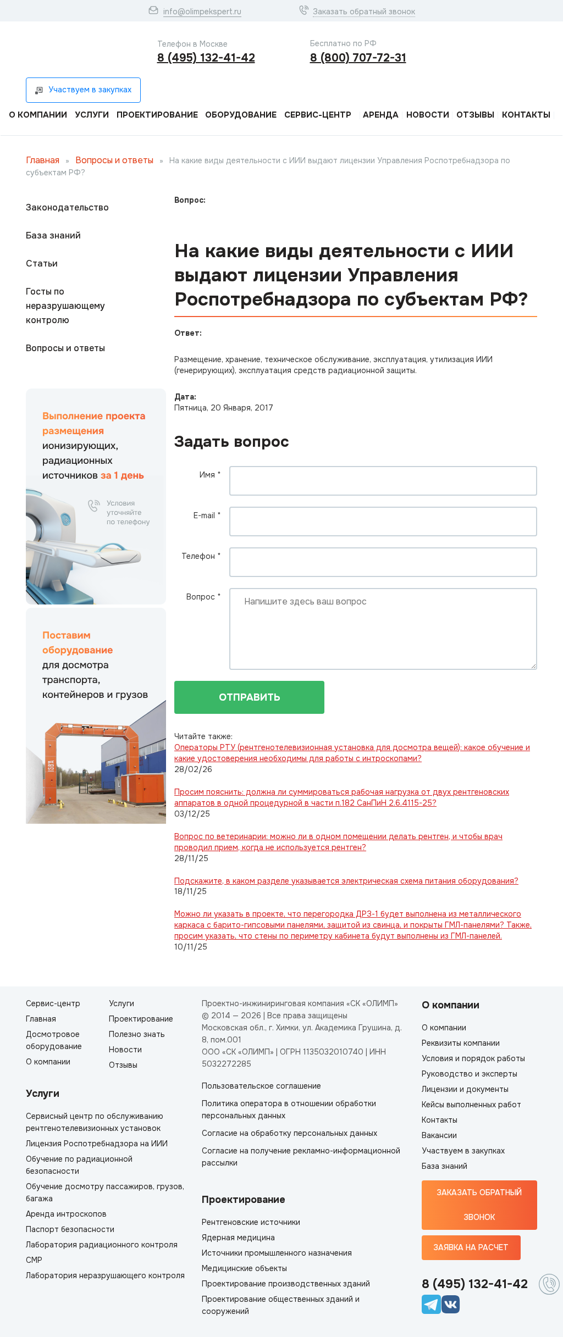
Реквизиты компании (461, 1043)
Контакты (526, 114)
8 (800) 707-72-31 (358, 58)
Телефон (201, 556)
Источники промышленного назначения (277, 1253)
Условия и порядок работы (473, 1058)
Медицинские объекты (244, 1268)
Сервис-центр (317, 114)
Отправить (249, 697)
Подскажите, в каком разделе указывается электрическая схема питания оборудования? (346, 881)
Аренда (381, 114)
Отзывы (475, 114)
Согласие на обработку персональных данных (289, 1133)
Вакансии (439, 1135)
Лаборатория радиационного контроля (102, 1245)
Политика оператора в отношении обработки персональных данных (289, 1109)
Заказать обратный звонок (364, 11)
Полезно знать (137, 1034)
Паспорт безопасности (70, 1229)
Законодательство (67, 207)
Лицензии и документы (465, 1089)
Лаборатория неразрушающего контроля (105, 1275)
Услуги (92, 114)
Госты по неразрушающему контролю (65, 306)
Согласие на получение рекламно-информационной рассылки (301, 1157)
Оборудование (241, 114)
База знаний (53, 235)
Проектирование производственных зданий (286, 1284)
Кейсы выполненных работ (471, 1104)
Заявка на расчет (471, 1247)
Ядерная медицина (238, 1237)
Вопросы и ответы (114, 160)
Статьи (42, 263)
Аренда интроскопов (66, 1214)
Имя (210, 475)
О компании (38, 114)
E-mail (207, 515)
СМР (34, 1260)
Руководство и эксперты (469, 1074)
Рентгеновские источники (251, 1222)
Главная (42, 160)
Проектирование (157, 114)
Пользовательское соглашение (261, 1086)
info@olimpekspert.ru (202, 11)
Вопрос (203, 597)
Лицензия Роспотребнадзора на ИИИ (97, 1144)
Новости (427, 114)
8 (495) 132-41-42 (206, 58)
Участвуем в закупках (463, 1151)
